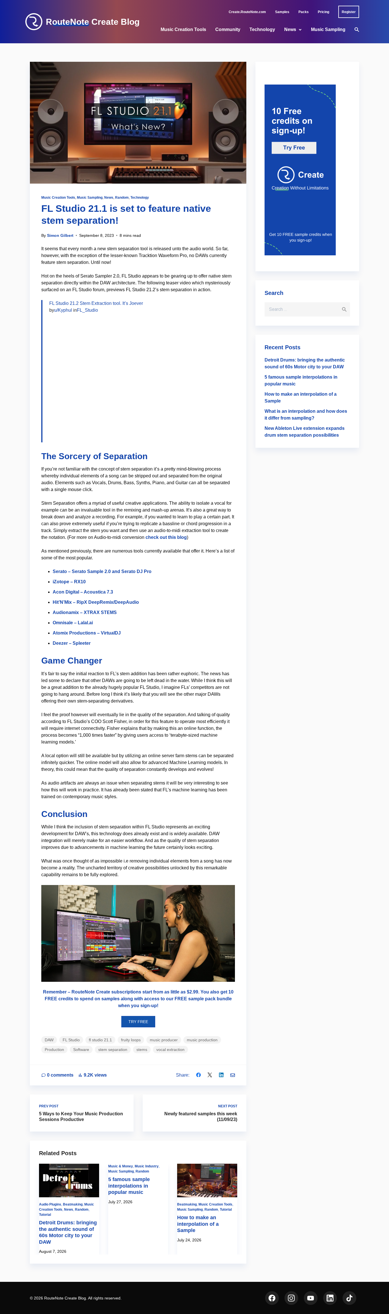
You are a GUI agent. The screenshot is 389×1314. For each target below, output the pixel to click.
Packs (303, 12)
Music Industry (147, 1166)
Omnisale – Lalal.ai (73, 622)
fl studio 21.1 (100, 1040)
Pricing (323, 12)
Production (54, 1049)
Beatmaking (73, 1204)
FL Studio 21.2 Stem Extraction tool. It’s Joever (96, 303)
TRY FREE (138, 1021)
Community (227, 29)
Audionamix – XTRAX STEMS (85, 612)
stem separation (112, 1049)
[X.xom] (210, 1075)
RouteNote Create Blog (93, 22)
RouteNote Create (90, 991)
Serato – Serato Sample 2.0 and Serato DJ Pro (102, 571)
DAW (49, 1040)
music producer (164, 1040)
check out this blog (166, 537)
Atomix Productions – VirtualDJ (87, 633)
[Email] (232, 1075)
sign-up (148, 1005)
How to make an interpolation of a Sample (198, 1224)
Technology (262, 29)
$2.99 (192, 991)
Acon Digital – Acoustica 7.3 (83, 592)
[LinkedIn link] (330, 1298)
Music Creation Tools (183, 29)
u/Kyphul (63, 310)
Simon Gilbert (60, 235)
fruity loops (131, 1040)
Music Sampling (328, 29)
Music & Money (120, 1166)
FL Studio (71, 1040)
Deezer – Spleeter (72, 643)
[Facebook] (198, 1075)
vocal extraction (170, 1049)
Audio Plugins (50, 1204)
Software (81, 1049)
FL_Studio (87, 310)
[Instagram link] (291, 1298)
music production (202, 1040)
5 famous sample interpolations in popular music (129, 1186)
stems (141, 1049)
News (290, 29)
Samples (282, 12)
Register (349, 12)
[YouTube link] (311, 1298)
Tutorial (45, 1215)
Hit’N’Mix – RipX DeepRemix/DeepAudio (96, 602)
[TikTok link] (349, 1298)
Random (122, 198)
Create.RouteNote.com (247, 12)
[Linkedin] (221, 1075)
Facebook (272, 1298)
